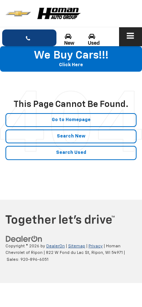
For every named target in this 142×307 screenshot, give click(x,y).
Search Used (71, 152)
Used (94, 43)
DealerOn (55, 246)
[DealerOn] (24, 238)
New (69, 43)
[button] (29, 37)
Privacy (95, 246)
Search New (71, 136)
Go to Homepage (71, 119)
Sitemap (76, 246)
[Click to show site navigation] (130, 36)
